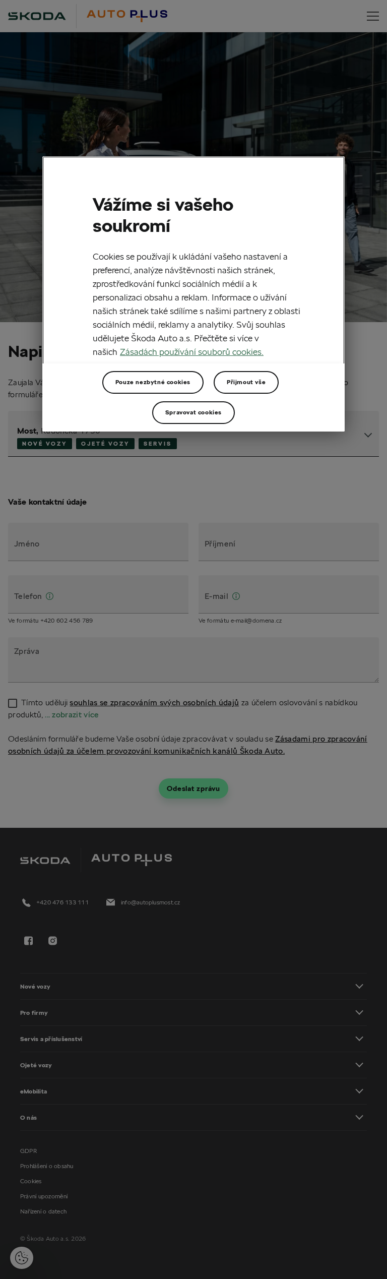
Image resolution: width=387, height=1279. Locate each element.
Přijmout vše (246, 382)
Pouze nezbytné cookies (152, 382)
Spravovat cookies (193, 412)
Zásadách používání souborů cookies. (192, 351)
